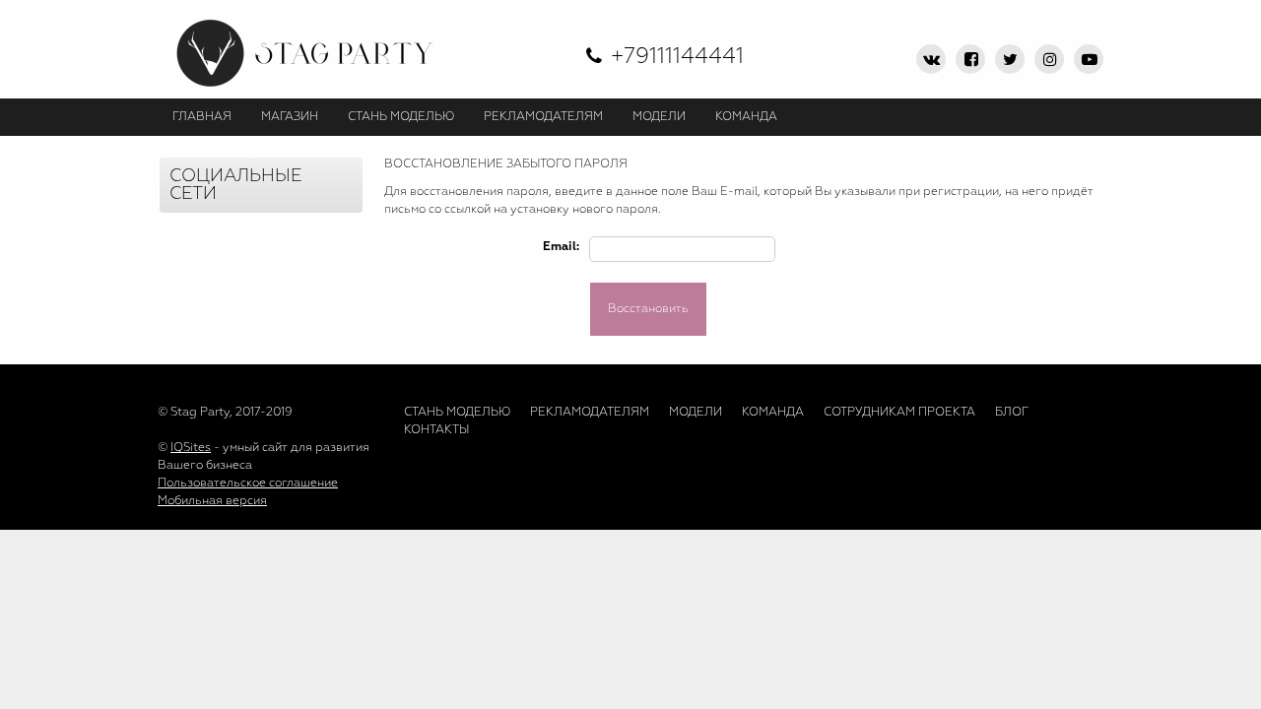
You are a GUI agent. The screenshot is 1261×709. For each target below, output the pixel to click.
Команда (773, 413)
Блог (1012, 413)
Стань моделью (457, 413)
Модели (695, 413)
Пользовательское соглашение (248, 483)
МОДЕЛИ (659, 117)
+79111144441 (677, 57)
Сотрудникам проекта (899, 413)
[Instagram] (1049, 59)
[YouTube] (1088, 59)
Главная (202, 117)
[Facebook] (970, 59)
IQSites (190, 448)
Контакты (436, 430)
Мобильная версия (212, 501)
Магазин (289, 117)
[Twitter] (1010, 59)
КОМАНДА (746, 117)
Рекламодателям (589, 413)
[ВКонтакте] (931, 59)
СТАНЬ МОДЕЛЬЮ (401, 117)
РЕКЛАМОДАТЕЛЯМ (543, 117)
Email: (561, 247)
